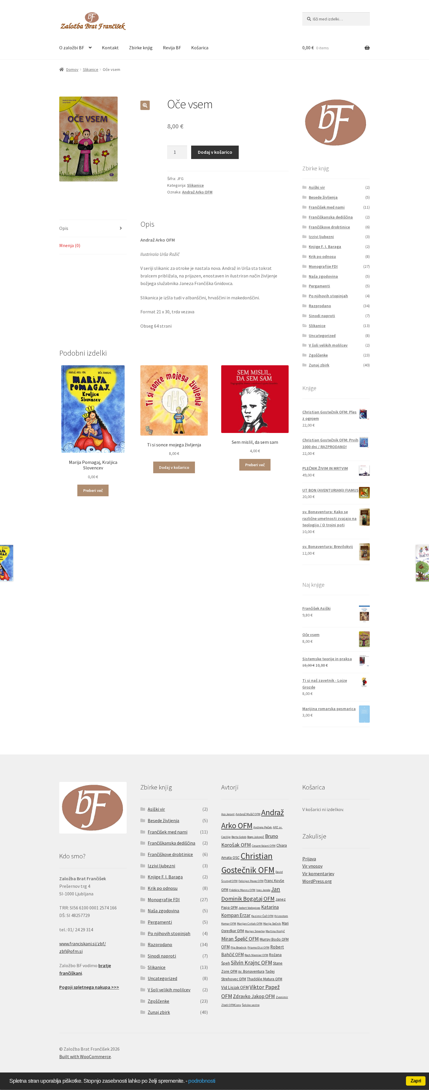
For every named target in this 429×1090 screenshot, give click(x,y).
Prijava (309, 859)
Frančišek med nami (327, 207)
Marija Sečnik (272, 923)
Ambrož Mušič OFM (248, 814)
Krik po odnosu (322, 256)
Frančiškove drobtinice (329, 227)
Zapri (416, 1080)
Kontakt (110, 47)
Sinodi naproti (322, 315)
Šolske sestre (250, 1005)
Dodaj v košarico (215, 152)
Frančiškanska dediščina (331, 217)
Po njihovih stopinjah (328, 295)
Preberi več (93, 490)
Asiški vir (317, 187)
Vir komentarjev (318, 873)
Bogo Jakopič (255, 837)
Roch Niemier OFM (256, 955)
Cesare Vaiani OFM (263, 846)
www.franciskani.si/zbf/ (82, 943)
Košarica (199, 47)
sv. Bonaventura (251, 971)
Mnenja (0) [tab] (69, 245)
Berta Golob (238, 837)
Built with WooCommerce (85, 1056)
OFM (225, 947)
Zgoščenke (318, 355)
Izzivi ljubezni (321, 236)
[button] (145, 105)
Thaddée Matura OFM (264, 979)
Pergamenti (319, 286)
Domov (72, 69)
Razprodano (320, 305)
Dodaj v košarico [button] (174, 467)
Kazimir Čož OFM (262, 916)
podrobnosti (201, 1081)
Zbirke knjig (141, 47)
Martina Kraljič (275, 931)
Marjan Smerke (255, 931)
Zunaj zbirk (319, 365)
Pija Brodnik (239, 947)
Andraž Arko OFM (197, 192)
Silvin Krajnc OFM (251, 962)
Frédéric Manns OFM (242, 890)
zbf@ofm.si (71, 951)
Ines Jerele (263, 890)
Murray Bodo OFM (274, 939)
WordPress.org (317, 881)
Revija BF (172, 47)
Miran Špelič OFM (240, 938)
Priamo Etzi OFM (258, 947)
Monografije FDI (323, 266)
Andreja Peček (262, 827)
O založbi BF (71, 47)
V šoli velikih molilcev (328, 345)
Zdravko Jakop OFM (254, 996)
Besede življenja (323, 197)
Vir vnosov (312, 866)
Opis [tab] (63, 228)
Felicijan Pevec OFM (251, 881)
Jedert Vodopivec (249, 908)
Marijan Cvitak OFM (249, 923)
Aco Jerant (228, 814)
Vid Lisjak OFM (235, 987)
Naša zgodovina (323, 276)
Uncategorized (322, 335)
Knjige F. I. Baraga (325, 246)
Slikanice (90, 69)
